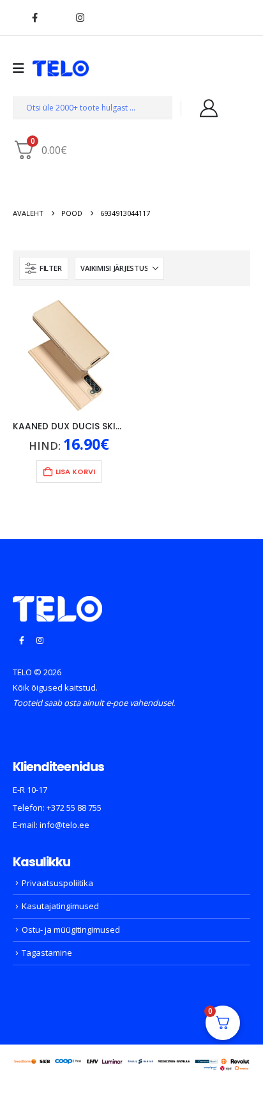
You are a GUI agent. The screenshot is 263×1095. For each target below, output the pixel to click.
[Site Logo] (61, 68)
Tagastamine (47, 952)
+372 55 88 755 (74, 807)
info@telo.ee (64, 825)
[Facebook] (34, 17)
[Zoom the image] (57, 603)
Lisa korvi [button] (75, 471)
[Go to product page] (69, 355)
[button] (43, 268)
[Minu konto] (209, 108)
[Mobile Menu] (23, 68)
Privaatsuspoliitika (57, 883)
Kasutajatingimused (60, 906)
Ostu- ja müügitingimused (71, 929)
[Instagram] (80, 17)
